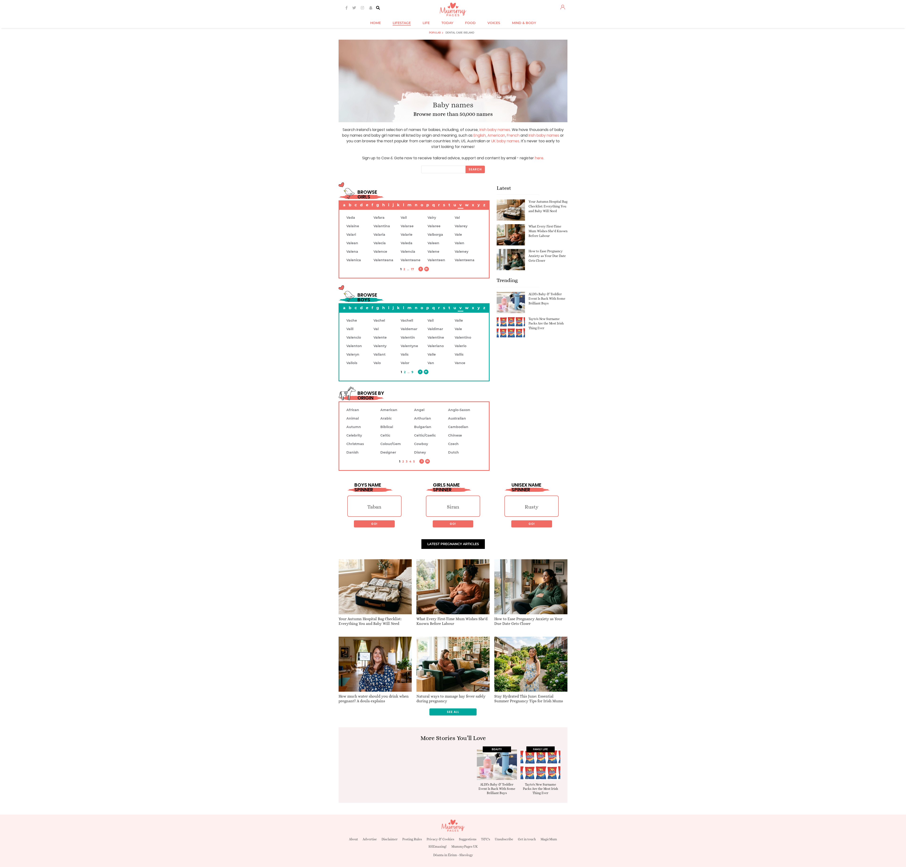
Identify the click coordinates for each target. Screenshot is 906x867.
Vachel (379, 320)
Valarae (407, 226)
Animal (352, 418)
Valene (433, 251)
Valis (404, 354)
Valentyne (409, 346)
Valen (459, 243)
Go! (374, 524)
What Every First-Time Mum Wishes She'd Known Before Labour (547, 230)
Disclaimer (390, 839)
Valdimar (435, 329)
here (539, 158)
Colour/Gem (390, 444)
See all (453, 712)
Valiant (379, 354)
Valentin (408, 337)
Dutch (453, 452)
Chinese (455, 435)
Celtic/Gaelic (425, 435)
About (353, 839)
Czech (453, 444)
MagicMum (549, 839)
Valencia (408, 251)
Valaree (434, 226)
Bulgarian (422, 427)
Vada (350, 217)
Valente (380, 337)
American (496, 135)
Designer (388, 452)
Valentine (436, 337)
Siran (453, 507)
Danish (352, 452)
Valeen (433, 243)
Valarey (461, 226)
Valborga (435, 234)
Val (457, 217)
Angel (419, 410)
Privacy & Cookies (440, 839)
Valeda (406, 243)
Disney (420, 452)
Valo (377, 363)
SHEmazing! (437, 846)
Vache (351, 320)
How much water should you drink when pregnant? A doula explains (374, 698)
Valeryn (352, 354)
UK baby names (505, 141)
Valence (380, 251)
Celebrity (354, 435)
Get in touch (527, 839)
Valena (352, 251)
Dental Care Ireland (459, 32)
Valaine (352, 226)
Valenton (354, 346)
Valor (405, 363)
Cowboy (421, 444)
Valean (352, 243)
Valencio (353, 337)
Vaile (459, 320)
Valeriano (436, 346)
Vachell (407, 320)
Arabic (386, 418)
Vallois (351, 363)
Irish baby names (494, 129)
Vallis (459, 354)
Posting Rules (412, 839)
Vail (404, 217)
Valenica (353, 260)
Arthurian (422, 418)
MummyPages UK (464, 846)
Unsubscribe (504, 839)
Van (431, 363)
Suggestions (467, 839)
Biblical (386, 427)
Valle (432, 354)
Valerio (460, 346)
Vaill (349, 329)
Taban (374, 507)
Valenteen (436, 260)
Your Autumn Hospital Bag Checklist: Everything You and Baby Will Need (547, 206)
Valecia (379, 243)
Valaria (379, 234)
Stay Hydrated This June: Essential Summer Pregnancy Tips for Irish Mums (528, 698)
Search (475, 169)
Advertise (370, 839)
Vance (460, 363)
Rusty (531, 507)
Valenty (379, 346)
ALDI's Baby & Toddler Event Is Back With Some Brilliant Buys (546, 298)
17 (412, 269)
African (352, 410)
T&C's (485, 839)
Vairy (432, 217)
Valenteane (410, 260)
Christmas (355, 444)
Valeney (461, 251)
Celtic (385, 435)
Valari (351, 234)
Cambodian (458, 427)
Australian (457, 418)
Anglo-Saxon (459, 410)
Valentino (463, 337)
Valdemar (409, 329)
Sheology (466, 855)
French (513, 135)
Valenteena (464, 260)
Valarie (406, 234)
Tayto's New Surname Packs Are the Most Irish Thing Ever (546, 323)
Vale (458, 234)
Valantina (381, 226)
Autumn (353, 427)
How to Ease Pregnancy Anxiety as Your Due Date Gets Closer (547, 255)
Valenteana (383, 260)
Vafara (379, 217)
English (480, 135)
